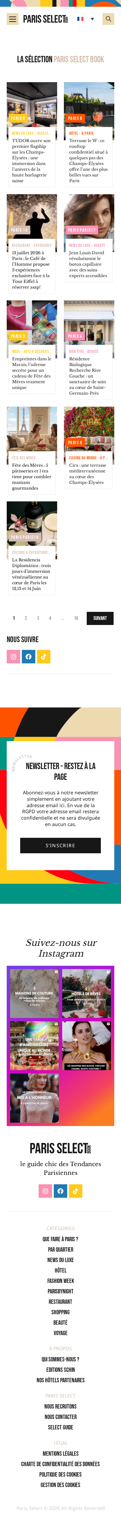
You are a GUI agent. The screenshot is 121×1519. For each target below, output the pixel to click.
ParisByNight (61, 1291)
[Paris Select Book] (60, 1148)
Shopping (60, 1312)
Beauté (60, 1322)
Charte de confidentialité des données (60, 1464)
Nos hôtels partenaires (61, 1380)
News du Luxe (60, 1260)
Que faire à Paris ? (60, 1239)
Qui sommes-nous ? (60, 1359)
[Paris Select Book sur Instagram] (13, 656)
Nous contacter (61, 1417)
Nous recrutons (60, 1406)
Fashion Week (60, 1281)
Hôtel (61, 1270)
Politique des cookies (60, 1474)
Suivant (100, 618)
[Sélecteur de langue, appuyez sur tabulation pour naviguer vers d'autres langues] (86, 19)
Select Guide (60, 1427)
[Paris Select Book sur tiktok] (43, 656)
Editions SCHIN (60, 1370)
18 (76, 618)
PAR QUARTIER (60, 1249)
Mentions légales (61, 1453)
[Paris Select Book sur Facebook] (28, 656)
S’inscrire (60, 845)
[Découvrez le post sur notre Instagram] (34, 993)
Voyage (61, 1333)
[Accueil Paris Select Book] (46, 19)
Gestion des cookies (60, 1485)
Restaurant (60, 1302)
